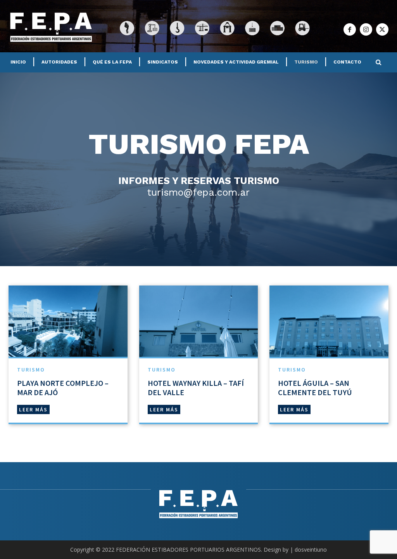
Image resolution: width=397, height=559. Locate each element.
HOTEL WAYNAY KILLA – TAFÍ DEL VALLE (196, 387)
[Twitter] (382, 29)
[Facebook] (349, 29)
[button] (378, 62)
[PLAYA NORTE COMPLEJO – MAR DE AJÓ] (68, 321)
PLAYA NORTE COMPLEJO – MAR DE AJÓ (63, 387)
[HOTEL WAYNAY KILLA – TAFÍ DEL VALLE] (198, 321)
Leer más (33, 409)
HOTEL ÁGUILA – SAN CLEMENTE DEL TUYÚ (315, 387)
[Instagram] (366, 29)
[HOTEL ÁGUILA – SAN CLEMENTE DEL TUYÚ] (328, 321)
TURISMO (31, 369)
